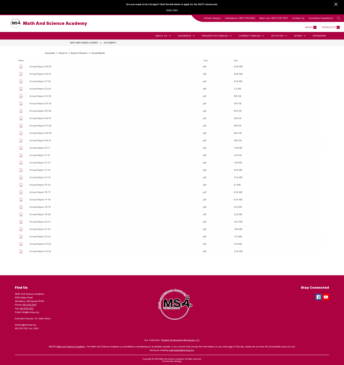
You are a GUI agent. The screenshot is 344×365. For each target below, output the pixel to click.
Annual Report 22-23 (40, 236)
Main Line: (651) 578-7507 (273, 18)
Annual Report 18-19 (40, 207)
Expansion (319, 35)
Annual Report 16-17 (40, 192)
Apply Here (172, 10)
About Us (161, 35)
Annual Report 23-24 (40, 244)
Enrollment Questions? (321, 18)
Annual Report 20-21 (40, 221)
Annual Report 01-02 (40, 81)
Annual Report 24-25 (40, 251)
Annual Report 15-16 (39, 184)
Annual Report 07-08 (40, 125)
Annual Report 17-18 (40, 199)
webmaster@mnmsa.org (181, 350)
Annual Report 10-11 (39, 147)
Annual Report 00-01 (40, 74)
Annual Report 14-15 (40, 177)
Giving (298, 35)
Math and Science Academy (70, 346)
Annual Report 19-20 (40, 214)
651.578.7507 (30, 304)
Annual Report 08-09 (40, 133)
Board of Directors (79, 53)
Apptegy (178, 361)
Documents (110, 43)
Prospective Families (215, 35)
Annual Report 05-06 (40, 111)
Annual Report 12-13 (39, 162)
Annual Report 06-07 (40, 118)
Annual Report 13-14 (40, 170)
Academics (184, 35)
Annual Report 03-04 (40, 96)
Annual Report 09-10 (40, 140)
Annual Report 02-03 (40, 88)
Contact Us (298, 18)
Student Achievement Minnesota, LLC (180, 340)
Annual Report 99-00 (40, 66)
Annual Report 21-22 (39, 229)
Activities (277, 35)
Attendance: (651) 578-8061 (240, 18)
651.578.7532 (26, 308)
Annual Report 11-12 (39, 155)
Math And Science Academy (84, 43)
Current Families (249, 35)
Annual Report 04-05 (40, 103)
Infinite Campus (212, 18)
